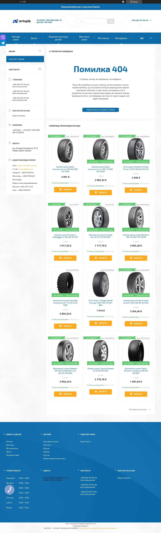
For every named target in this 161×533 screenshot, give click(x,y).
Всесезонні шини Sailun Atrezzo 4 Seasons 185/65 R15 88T (136, 370)
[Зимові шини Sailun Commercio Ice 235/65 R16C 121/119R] (65, 150)
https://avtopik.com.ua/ (27, 165)
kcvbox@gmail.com (26, 169)
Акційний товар (12, 455)
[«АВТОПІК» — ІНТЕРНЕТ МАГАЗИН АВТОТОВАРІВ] (21, 25)
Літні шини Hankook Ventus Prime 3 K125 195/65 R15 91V (136, 168)
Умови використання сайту (54, 458)
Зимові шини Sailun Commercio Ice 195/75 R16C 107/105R (100, 169)
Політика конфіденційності (107, 528)
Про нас (46, 455)
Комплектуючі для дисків (58, 38)
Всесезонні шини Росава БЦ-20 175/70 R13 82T (100, 236)
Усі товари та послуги (138, 409)
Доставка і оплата (50, 441)
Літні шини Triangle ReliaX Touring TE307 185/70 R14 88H (100, 302)
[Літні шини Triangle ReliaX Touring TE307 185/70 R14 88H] (100, 284)
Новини (46, 452)
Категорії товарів (16, 59)
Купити (67, 189)
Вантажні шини (84, 38)
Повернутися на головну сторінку (101, 110)
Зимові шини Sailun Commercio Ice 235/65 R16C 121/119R (65, 169)
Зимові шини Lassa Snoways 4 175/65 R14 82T (100, 369)
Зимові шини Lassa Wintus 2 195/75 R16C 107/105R (136, 236)
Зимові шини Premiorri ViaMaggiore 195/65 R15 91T (65, 236)
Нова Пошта (85, 441)
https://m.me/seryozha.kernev (24, 183)
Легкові (9, 441)
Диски (34, 38)
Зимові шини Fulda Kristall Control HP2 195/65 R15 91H (136, 301)
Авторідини (121, 38)
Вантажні (10, 445)
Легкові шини (16, 38)
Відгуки (46, 448)
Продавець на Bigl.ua (80, 526)
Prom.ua (93, 523)
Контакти (47, 445)
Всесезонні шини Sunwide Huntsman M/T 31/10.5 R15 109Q (65, 302)
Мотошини (103, 38)
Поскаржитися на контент (87, 528)
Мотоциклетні (12, 448)
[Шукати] (110, 21)
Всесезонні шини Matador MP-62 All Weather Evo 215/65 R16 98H (65, 370)
